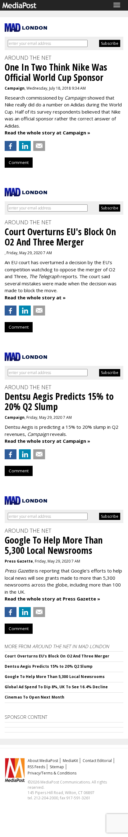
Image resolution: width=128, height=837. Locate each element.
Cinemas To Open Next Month (34, 697)
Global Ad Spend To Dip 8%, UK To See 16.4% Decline (56, 687)
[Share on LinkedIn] (25, 146)
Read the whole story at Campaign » (47, 132)
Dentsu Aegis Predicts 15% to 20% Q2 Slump (49, 666)
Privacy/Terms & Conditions (52, 773)
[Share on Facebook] (10, 146)
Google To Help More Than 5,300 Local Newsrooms (55, 676)
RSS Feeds (36, 766)
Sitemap (57, 766)
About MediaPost (43, 760)
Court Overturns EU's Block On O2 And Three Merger (57, 656)
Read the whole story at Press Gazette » (52, 599)
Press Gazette (19, 561)
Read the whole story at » (35, 297)
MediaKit (70, 760)
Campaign (15, 88)
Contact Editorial (97, 760)
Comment (19, 162)
